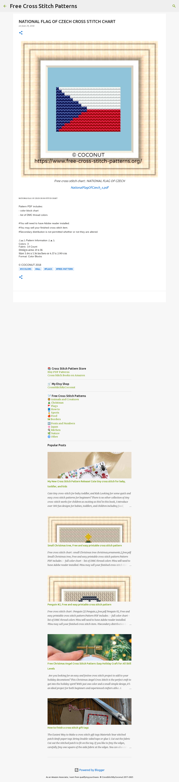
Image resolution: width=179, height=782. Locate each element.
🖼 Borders (54, 419)
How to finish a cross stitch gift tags (68, 727)
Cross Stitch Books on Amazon (66, 375)
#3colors (25, 269)
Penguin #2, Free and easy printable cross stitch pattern (79, 604)
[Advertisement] (89, 331)
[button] (21, 33)
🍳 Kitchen (54, 430)
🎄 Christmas (55, 402)
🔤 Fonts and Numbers (61, 423)
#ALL (37, 269)
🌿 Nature (53, 433)
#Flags (48, 269)
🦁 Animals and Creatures (63, 399)
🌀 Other (53, 436)
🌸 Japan (53, 426)
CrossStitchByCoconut (61, 387)
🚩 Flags (53, 406)
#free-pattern (64, 269)
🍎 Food (52, 415)
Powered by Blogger (92, 770)
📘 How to (54, 409)
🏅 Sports (53, 412)
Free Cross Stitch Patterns (43, 6)
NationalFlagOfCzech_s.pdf (89, 187)
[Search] (82, 6)
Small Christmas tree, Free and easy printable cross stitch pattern (85, 545)
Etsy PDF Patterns (58, 372)
